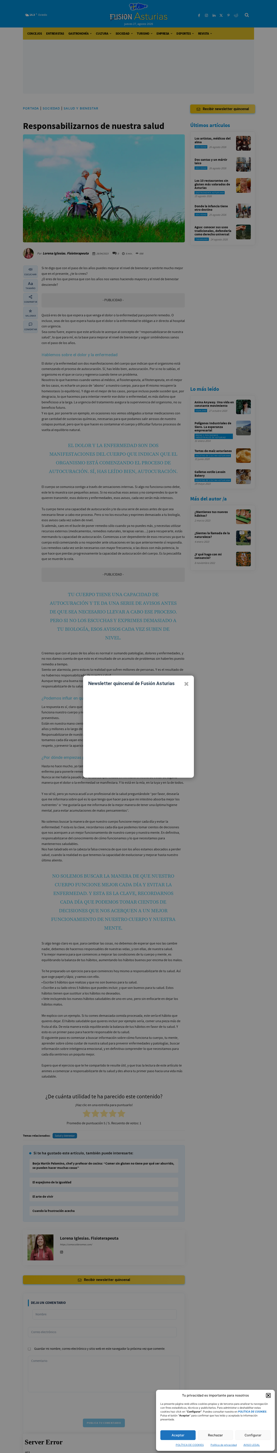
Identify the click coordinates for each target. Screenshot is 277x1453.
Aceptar (178, 1435)
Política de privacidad (224, 1445)
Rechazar (215, 1435)
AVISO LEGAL (251, 1445)
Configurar (253, 1435)
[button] (268, 1395)
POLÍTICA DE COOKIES (190, 1445)
